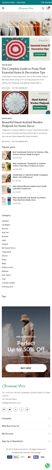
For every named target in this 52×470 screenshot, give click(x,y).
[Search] (43, 8)
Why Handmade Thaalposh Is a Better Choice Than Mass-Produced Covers (29, 164)
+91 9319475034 (9, 399)
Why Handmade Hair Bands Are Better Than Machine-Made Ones (29, 198)
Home (12, 26)
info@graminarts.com (11, 403)
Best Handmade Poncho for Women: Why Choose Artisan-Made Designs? (30, 153)
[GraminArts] (26, 8)
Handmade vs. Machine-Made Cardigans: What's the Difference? (30, 176)
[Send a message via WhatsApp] (47, 465)
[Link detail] (4, 409)
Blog (18, 26)
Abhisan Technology (32, 452)
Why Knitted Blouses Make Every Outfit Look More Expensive (30, 187)
